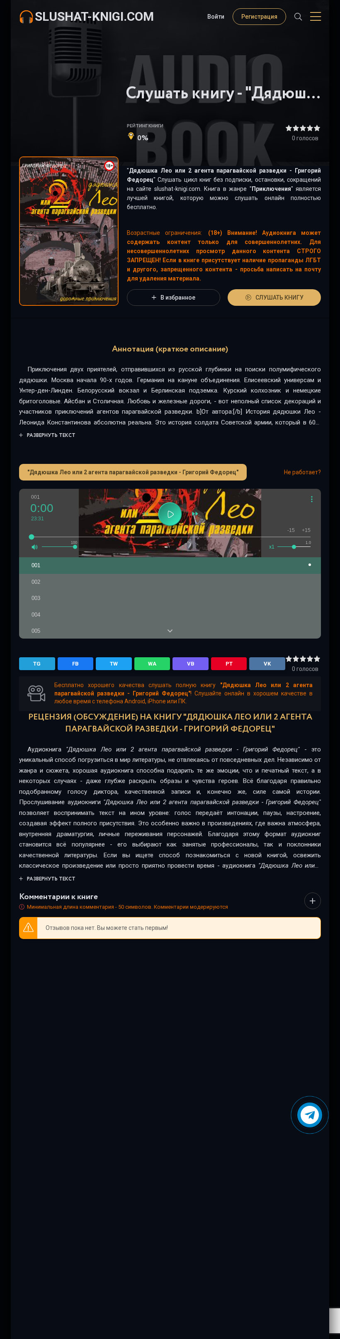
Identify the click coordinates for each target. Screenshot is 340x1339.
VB (190, 664)
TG (37, 664)
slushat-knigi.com (94, 16)
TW (114, 664)
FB (75, 664)
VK (267, 664)
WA (152, 664)
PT (229, 664)
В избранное (177, 297)
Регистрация (259, 16)
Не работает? (302, 472)
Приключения (271, 188)
